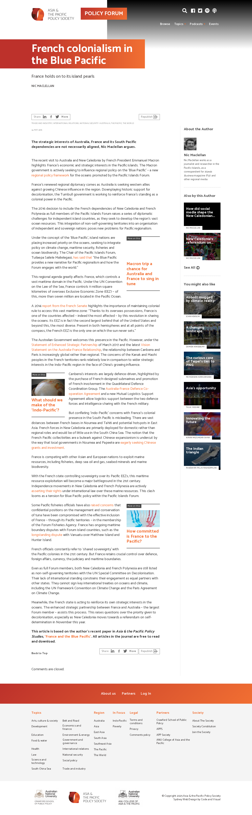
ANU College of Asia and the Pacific (173, 742)
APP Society (163, 735)
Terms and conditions (136, 722)
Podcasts (196, 24)
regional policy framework (50, 175)
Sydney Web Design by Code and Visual (196, 799)
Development (39, 727)
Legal (134, 713)
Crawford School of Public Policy (172, 722)
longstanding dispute (47, 535)
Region (99, 713)
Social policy (70, 761)
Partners (128, 694)
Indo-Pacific (120, 721)
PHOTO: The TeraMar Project (230, 103)
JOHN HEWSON (193, 316)
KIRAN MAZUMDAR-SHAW (198, 437)
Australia (105, 123)
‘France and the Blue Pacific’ (68, 637)
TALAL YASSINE (192, 407)
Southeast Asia (103, 744)
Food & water (39, 741)
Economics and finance (72, 727)
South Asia (100, 738)
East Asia (99, 733)
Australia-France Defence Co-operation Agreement (109, 391)
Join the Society (201, 733)
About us (108, 694)
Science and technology (39, 761)
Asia (96, 727)
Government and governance (73, 742)
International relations (66, 123)
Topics (178, 24)
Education (38, 735)
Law (34, 755)
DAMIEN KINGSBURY (195, 346)
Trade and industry (42, 123)
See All (189, 268)
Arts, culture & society (45, 721)
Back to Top (39, 653)
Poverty (117, 727)
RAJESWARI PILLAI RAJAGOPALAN (201, 467)
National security (89, 123)
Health (35, 749)
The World (128, 123)
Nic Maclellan (43, 86)
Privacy (134, 729)
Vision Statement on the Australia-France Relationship (91, 347)
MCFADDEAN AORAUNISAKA (199, 377)
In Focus (119, 713)
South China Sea (41, 769)
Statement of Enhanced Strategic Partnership (64, 345)
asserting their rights (47, 491)
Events (214, 24)
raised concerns (102, 505)
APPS (160, 729)
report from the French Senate (64, 306)
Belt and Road (71, 721)
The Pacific (116, 123)
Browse (165, 24)
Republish (147, 117)
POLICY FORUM (104, 13)
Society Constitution (204, 727)
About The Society (203, 721)
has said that (82, 258)
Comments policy (140, 735)
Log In (146, 694)
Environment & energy (76, 735)
